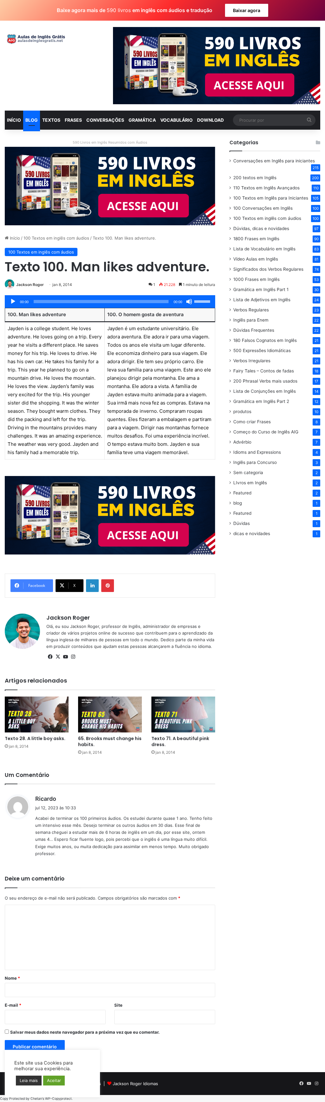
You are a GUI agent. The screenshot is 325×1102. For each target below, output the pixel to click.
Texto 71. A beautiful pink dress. (180, 741)
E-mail (13, 1005)
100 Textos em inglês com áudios (56, 238)
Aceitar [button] (54, 1080)
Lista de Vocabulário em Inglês (264, 248)
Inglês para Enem (251, 320)
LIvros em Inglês (250, 482)
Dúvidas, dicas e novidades (261, 228)
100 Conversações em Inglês (263, 208)
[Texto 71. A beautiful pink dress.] (183, 714)
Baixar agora (246, 10)
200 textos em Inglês (254, 177)
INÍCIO (14, 120)
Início (14, 238)
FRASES (73, 120)
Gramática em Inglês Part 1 (261, 289)
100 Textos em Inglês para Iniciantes (270, 198)
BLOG (31, 120)
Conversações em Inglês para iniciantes (274, 160)
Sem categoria (248, 472)
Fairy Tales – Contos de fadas (263, 370)
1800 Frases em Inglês (256, 238)
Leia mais (29, 1080)
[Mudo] (189, 301)
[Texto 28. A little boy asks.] (37, 714)
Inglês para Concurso (255, 462)
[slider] (203, 301)
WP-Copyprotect (58, 1099)
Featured (242, 492)
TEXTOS (51, 120)
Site (118, 1005)
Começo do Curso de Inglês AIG (265, 431)
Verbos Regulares (251, 309)
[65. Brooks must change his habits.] (110, 714)
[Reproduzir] (13, 301)
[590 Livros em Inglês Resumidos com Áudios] (110, 185)
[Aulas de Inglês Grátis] (35, 39)
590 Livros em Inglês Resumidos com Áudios (110, 142)
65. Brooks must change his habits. (110, 741)
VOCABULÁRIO (176, 120)
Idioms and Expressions (257, 452)
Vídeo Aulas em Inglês (255, 259)
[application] (110, 301)
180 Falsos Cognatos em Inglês (265, 340)
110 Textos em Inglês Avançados (266, 187)
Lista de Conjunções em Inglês (264, 391)
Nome (12, 978)
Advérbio (242, 442)
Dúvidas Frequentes (253, 330)
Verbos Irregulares (251, 360)
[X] (58, 657)
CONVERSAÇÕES (105, 120)
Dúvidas (241, 523)
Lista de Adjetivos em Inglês (261, 299)
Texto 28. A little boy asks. (35, 738)
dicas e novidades (251, 533)
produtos (242, 411)
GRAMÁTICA (142, 120)
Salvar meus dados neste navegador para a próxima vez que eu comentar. (85, 1032)
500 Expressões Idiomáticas (262, 350)
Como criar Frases (252, 421)
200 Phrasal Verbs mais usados (265, 381)
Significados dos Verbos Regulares (268, 269)
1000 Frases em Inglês (256, 279)
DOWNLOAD (210, 120)
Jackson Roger (30, 284)
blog (237, 503)
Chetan (36, 1099)
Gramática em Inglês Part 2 (261, 401)
